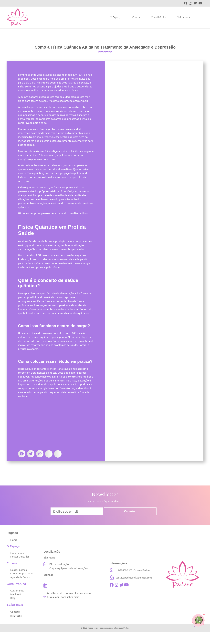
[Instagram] (190, 3)
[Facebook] (185, 3)
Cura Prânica (159, 17)
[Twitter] (195, 3)
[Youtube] (200, 3)
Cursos (136, 17)
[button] (21, 453)
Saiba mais (183, 17)
